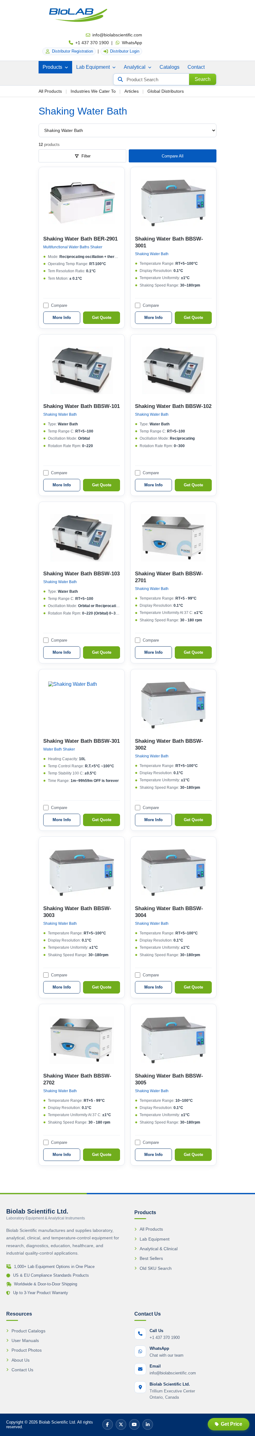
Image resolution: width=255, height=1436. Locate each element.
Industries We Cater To (93, 91)
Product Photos (27, 1350)
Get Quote (101, 317)
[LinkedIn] (147, 1424)
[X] (121, 1424)
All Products (50, 91)
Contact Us (22, 1369)
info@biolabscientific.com (117, 34)
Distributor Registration (72, 51)
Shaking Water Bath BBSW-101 (81, 406)
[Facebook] (107, 1424)
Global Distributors (165, 91)
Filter (85, 156)
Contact (196, 67)
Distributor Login (124, 51)
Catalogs (169, 67)
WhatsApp (132, 42)
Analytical (135, 67)
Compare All (172, 156)
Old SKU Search (156, 1268)
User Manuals (25, 1340)
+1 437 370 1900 (92, 42)
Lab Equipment (93, 67)
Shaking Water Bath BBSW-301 (81, 741)
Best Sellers (151, 1258)
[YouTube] (134, 1424)
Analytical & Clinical (159, 1248)
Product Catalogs (28, 1330)
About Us (21, 1360)
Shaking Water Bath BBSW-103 (81, 574)
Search (203, 79)
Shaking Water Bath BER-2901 (80, 239)
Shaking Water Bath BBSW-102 (173, 406)
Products (53, 67)
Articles (131, 91)
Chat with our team (166, 1355)
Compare (59, 305)
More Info (62, 317)
